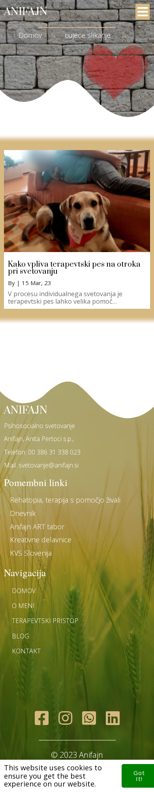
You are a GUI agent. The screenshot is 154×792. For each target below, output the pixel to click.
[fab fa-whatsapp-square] (89, 717)
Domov (30, 35)
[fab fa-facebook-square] (41, 717)
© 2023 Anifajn (77, 754)
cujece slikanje (88, 35)
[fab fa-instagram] (65, 717)
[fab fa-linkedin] (112, 717)
